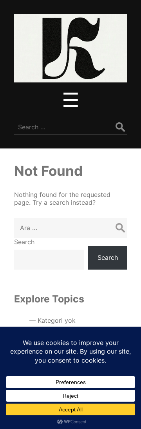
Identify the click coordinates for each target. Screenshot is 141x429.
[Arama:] (70, 228)
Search (24, 242)
